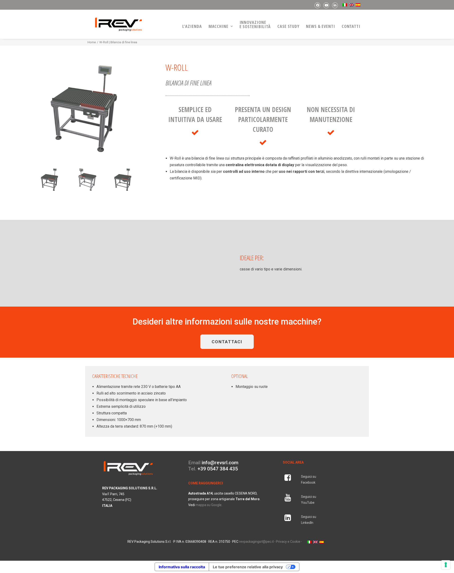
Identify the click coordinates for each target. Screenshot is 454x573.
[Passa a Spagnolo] (357, 5)
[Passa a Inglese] (351, 5)
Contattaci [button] (227, 341)
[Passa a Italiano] (309, 541)
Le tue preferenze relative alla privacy (248, 566)
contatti (351, 26)
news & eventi (320, 26)
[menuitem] (317, 5)
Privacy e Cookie (288, 541)
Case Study (288, 26)
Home (91, 42)
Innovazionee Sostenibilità (255, 24)
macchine (218, 26)
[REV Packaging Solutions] (118, 24)
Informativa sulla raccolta (182, 566)
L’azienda (192, 26)
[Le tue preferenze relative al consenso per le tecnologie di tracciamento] (445, 564)
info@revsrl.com (220, 462)
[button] (287, 479)
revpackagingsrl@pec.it (256, 541)
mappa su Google (209, 505)
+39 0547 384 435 (217, 469)
